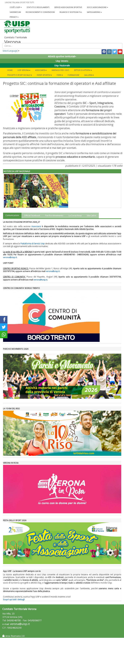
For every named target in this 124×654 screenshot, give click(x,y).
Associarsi (36, 226)
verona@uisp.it (10, 257)
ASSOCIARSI (40, 70)
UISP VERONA (23, 70)
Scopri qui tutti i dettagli (14, 599)
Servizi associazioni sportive (68, 7)
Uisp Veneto (62, 60)
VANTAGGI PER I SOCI (60, 70)
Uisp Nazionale (62, 65)
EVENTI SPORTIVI (43, 75)
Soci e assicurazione (96, 7)
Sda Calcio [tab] (91, 215)
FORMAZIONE (73, 75)
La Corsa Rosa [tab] (75, 215)
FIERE (59, 75)
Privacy (13, 17)
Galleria (88, 75)
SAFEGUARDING (93, 12)
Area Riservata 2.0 (14, 635)
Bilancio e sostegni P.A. (71, 12)
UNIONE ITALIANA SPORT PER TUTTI (19, 2)
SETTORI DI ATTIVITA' (82, 70)
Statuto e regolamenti (38, 7)
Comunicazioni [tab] (12, 215)
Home (10, 70)
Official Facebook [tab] (32, 215)
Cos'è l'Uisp (15, 7)
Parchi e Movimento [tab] (54, 215)
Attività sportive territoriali (61, 56)
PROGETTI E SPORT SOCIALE (18, 75)
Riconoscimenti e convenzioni (40, 12)
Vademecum (15, 12)
